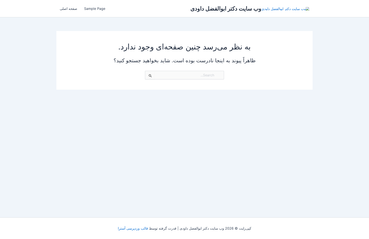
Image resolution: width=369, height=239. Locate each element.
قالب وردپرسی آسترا (133, 228)
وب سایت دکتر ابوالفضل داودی (225, 8)
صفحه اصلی (68, 8)
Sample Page (94, 8)
